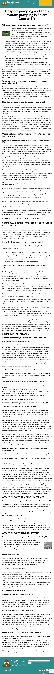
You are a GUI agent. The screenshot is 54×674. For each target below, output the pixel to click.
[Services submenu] (25, 2)
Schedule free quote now (45, 3)
